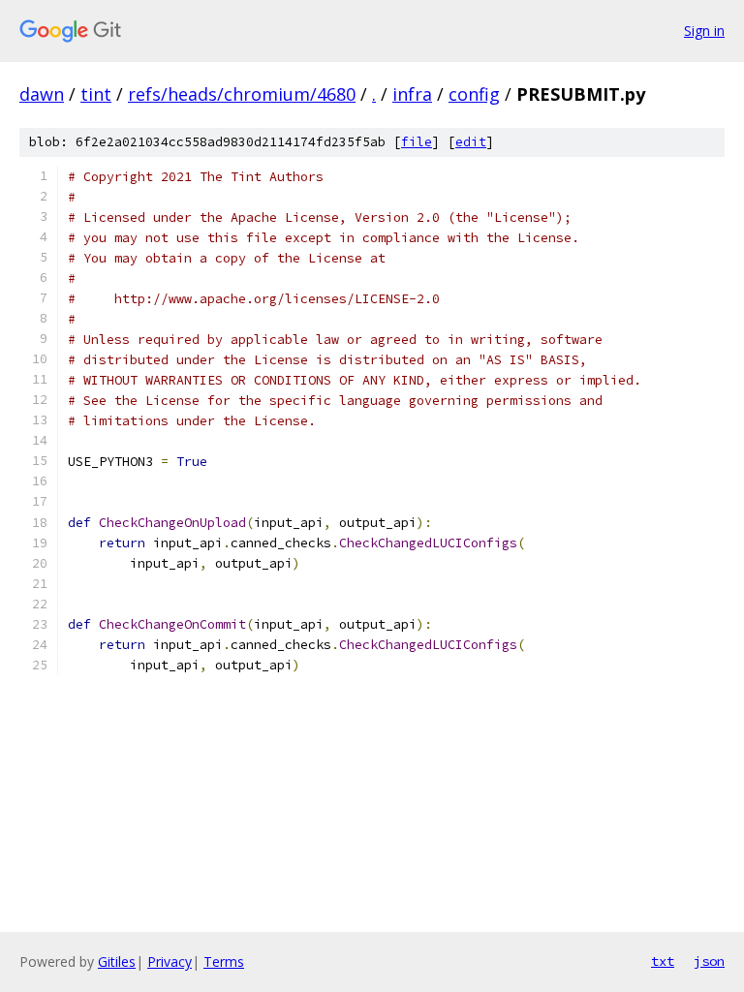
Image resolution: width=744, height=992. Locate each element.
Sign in (704, 30)
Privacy (169, 961)
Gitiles (117, 961)
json (709, 961)
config (474, 94)
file (416, 142)
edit (470, 142)
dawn (41, 94)
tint (95, 94)
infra (412, 94)
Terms (223, 961)
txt (662, 961)
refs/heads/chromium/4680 (242, 94)
